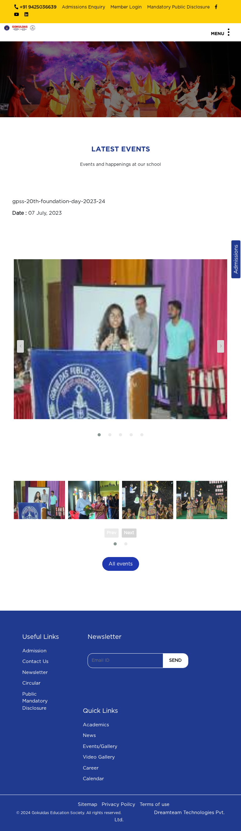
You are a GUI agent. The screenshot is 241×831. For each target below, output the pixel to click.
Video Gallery (99, 757)
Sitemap (87, 804)
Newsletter (35, 672)
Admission (34, 651)
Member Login (126, 7)
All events (121, 563)
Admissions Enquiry (83, 7)
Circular (31, 683)
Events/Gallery (100, 746)
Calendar (93, 778)
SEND (175, 660)
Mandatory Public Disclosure (178, 7)
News (89, 735)
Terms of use (154, 804)
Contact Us (35, 661)
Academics (96, 725)
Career (91, 768)
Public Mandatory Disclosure (35, 701)
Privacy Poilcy (118, 804)
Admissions (235, 259)
